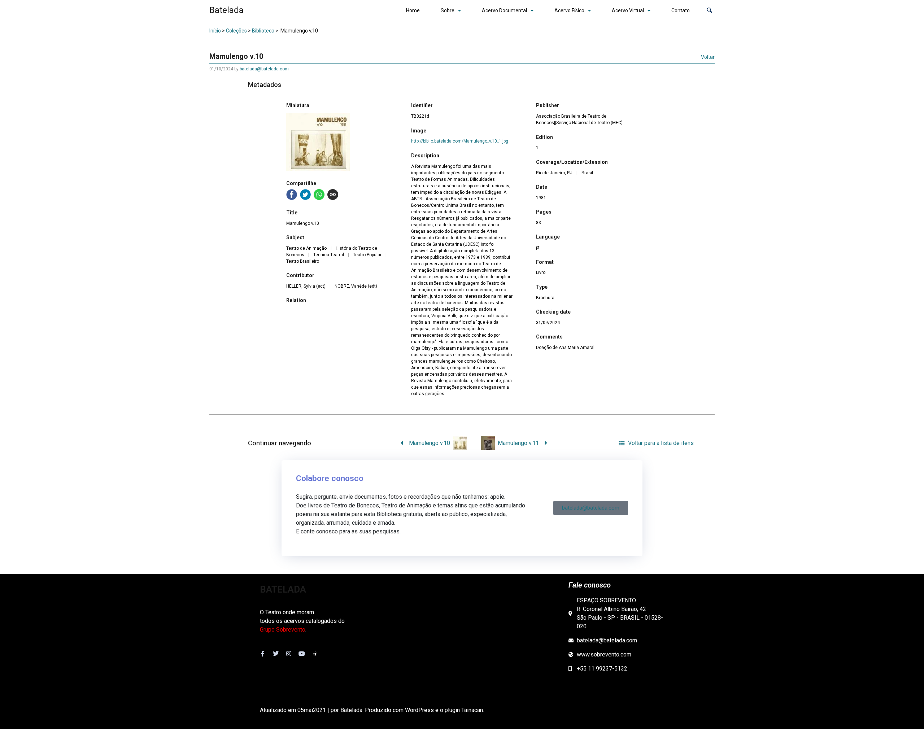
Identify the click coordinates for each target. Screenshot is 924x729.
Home (413, 10)
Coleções (236, 31)
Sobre (447, 10)
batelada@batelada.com (264, 68)
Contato (680, 10)
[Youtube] (302, 653)
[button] (709, 11)
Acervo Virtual (628, 10)
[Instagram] (289, 653)
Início (215, 31)
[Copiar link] (332, 194)
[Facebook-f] (263, 653)
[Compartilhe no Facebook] (291, 194)
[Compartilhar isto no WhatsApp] (319, 194)
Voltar (708, 57)
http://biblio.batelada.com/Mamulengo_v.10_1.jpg (459, 141)
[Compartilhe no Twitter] (305, 194)
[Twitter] (276, 653)
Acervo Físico (569, 10)
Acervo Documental (504, 10)
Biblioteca (263, 31)
